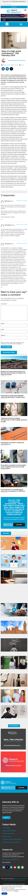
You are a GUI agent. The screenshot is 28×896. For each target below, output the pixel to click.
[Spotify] (18, 867)
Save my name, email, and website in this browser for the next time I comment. (12, 343)
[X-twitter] (7, 867)
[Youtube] (14, 867)
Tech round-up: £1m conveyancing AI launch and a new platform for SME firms (13, 490)
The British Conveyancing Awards (11, 842)
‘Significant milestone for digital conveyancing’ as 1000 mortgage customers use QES (14, 419)
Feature (22, 65)
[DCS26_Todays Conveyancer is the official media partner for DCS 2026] (13, 772)
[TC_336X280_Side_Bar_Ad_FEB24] (13, 749)
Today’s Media (6, 828)
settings (16, 890)
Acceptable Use (21, 880)
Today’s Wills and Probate (9, 830)
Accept (4, 893)
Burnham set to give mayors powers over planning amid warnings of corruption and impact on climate (13, 373)
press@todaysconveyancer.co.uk (10, 859)
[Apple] (22, 867)
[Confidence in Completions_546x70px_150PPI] (14, 17)
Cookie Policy (13, 880)
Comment (4, 304)
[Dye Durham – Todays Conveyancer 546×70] (14, 21)
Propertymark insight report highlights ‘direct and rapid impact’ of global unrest (13, 396)
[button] (7, 24)
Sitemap (17, 878)
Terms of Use (6, 880)
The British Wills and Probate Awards (12, 839)
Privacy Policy (23, 878)
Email (2, 329)
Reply (2, 219)
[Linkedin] (11, 867)
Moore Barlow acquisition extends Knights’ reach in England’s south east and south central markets (13, 466)
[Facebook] (3, 867)
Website (3, 335)
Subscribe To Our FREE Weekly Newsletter (14, 1)
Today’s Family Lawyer (8, 833)
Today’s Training (6, 836)
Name (2, 323)
